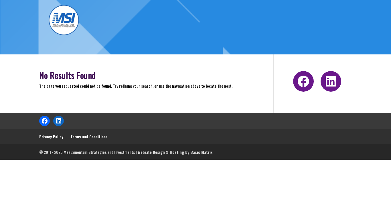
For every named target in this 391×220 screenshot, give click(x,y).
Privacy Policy (51, 136)
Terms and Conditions (89, 136)
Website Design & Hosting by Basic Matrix (175, 152)
